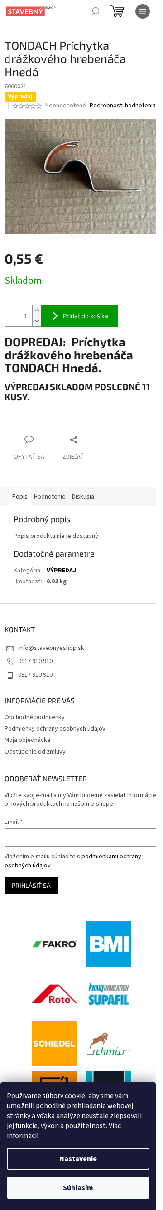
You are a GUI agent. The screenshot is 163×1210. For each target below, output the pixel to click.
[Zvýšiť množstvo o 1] (36, 310)
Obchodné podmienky (35, 717)
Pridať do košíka (85, 315)
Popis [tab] (20, 496)
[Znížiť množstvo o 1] (36, 321)
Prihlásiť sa (31, 885)
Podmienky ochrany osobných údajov (55, 728)
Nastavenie (78, 1159)
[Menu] (143, 11)
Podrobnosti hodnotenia (123, 106)
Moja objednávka (27, 740)
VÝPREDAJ (61, 570)
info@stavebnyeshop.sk (51, 648)
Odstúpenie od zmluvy (35, 751)
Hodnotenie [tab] (50, 496)
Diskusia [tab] (83, 496)
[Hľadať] (95, 11)
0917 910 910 (35, 661)
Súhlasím (78, 1188)
